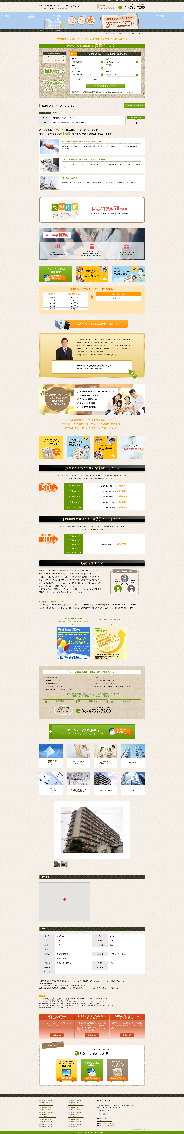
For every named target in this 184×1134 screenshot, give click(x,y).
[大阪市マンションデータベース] (59, 7)
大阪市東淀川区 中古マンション (76, 1109)
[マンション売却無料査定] (55, 280)
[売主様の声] (92, 280)
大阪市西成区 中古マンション (76, 1119)
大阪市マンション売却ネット (106, 1123)
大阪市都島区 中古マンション (47, 1100)
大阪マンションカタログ (105, 1121)
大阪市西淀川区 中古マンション (47, 1109)
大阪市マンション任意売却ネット (107, 1125)
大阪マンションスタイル (105, 1118)
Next (133, 830)
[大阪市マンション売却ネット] (92, 367)
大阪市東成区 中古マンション (47, 1112)
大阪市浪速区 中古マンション (76, 1107)
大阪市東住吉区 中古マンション (47, 1119)
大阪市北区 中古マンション (46, 1126)
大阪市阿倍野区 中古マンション (47, 1117)
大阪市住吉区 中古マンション (76, 1117)
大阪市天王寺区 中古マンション (47, 1107)
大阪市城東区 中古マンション (76, 1114)
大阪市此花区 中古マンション (47, 1102)
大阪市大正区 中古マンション (76, 1105)
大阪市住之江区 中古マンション (47, 1124)
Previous (51, 830)
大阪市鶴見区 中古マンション (76, 1121)
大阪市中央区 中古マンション (76, 1126)
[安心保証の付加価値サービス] (133, 457)
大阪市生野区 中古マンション (76, 1112)
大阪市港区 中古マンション (46, 1105)
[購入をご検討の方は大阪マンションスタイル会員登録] (66, 1070)
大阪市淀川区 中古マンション (47, 1121)
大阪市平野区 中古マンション (76, 1124)
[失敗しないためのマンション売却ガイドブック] (51, 457)
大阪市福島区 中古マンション (76, 1100)
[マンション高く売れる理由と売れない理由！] (128, 280)
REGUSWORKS (141, 1129)
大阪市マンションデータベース (46, 30)
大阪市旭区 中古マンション (46, 1114)
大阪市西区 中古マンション (75, 1102)
